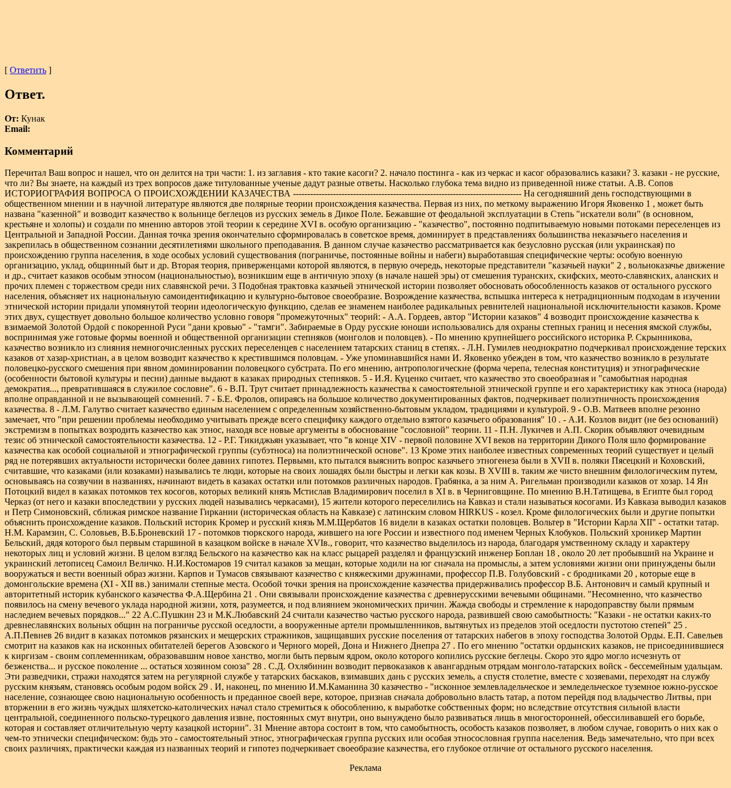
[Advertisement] (365, 30)
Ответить (28, 70)
